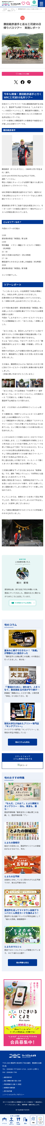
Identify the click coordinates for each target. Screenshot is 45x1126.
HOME (5, 9)
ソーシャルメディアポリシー (14, 1094)
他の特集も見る (22, 962)
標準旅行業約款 (9, 1088)
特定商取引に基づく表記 (12, 1084)
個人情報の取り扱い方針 (12, 1081)
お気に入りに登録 (23, 74)
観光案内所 (8, 1077)
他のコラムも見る (22, 742)
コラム (13, 9)
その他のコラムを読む (23, 603)
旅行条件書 (8, 1091)
